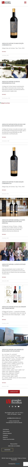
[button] (14, 391)
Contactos (5, 435)
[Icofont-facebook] (9, 406)
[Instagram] (12, 406)
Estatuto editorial (7, 433)
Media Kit (5, 437)
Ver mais (4, 51)
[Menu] (19, 2)
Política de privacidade (8, 439)
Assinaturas (6, 429)
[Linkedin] (15, 406)
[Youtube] (18, 406)
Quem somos (6, 431)
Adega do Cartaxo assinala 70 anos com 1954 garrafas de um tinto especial (13, 221)
